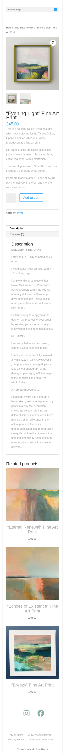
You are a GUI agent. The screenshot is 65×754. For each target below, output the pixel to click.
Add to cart (31, 197)
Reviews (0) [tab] (17, 234)
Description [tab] (17, 228)
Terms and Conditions (40, 739)
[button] (53, 43)
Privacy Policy (16, 739)
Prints (30, 27)
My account (16, 734)
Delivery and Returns (39, 734)
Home (9, 27)
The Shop (20, 27)
